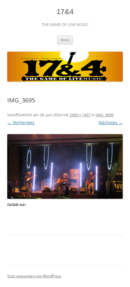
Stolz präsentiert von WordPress (34, 276)
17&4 (65, 12)
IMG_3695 (104, 115)
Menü (65, 39)
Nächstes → (111, 122)
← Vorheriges (20, 122)
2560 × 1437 (80, 115)
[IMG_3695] (65, 166)
